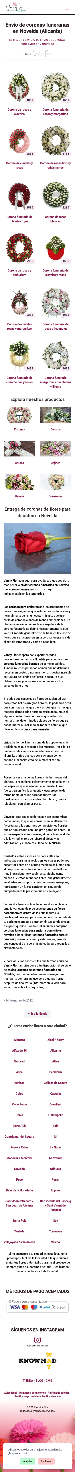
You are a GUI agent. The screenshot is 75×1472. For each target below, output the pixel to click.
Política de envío (51, 1396)
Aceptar (27, 1461)
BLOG (39, 1380)
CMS (49, 1380)
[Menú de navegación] (67, 7)
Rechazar (46, 1461)
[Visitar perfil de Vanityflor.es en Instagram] (37, 1340)
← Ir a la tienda (37, 1013)
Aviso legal (10, 1392)
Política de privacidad (27, 1396)
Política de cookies (58, 1392)
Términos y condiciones (32, 1392)
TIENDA (28, 1380)
